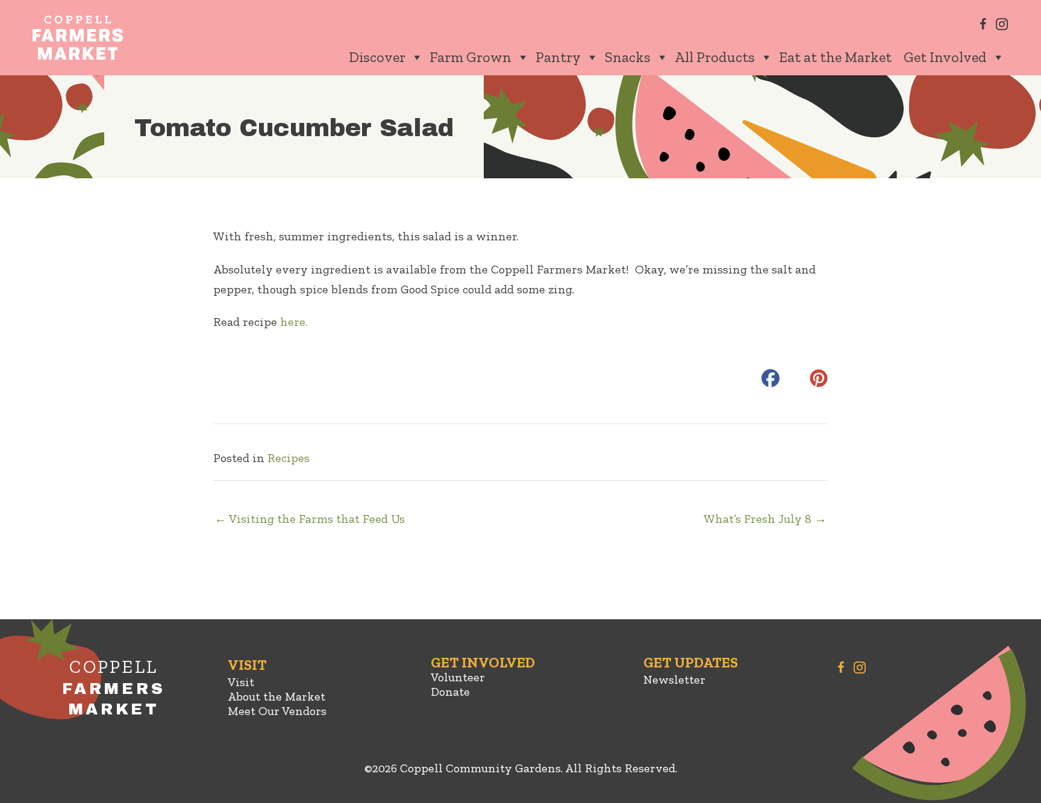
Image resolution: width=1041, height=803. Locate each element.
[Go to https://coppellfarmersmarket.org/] (114, 700)
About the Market (276, 696)
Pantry (558, 57)
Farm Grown (470, 57)
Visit (241, 682)
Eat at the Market (835, 57)
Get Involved (945, 57)
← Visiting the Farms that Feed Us (309, 518)
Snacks (628, 57)
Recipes (288, 458)
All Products (715, 57)
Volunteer (458, 677)
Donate (450, 691)
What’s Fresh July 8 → (765, 518)
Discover (377, 57)
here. (293, 321)
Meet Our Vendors (277, 711)
